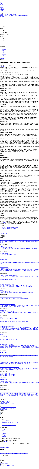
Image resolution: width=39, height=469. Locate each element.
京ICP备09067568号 (7, 441)
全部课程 (2, 15)
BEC (6, 373)
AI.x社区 (17, 422)
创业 (3, 267)
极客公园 (5, 453)
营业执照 (2, 447)
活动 (3, 55)
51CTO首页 (2, 1)
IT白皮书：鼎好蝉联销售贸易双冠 (8, 275)
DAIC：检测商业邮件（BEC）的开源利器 (9, 367)
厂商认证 (16, 15)
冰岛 (4, 352)
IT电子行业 (7, 379)
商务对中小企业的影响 (6, 381)
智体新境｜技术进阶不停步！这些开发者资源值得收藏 (26, 392)
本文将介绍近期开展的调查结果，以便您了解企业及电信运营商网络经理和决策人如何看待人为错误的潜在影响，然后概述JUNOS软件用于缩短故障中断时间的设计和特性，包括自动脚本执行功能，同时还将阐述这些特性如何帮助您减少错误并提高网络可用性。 (19, 270)
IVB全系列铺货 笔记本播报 (7, 326)
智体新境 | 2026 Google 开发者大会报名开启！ (8, 392)
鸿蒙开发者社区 (3, 9)
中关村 (1, 233)
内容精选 (4, 49)
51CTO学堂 (4, 425)
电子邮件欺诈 (2, 373)
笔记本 (1, 334)
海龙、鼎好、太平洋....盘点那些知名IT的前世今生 (11, 297)
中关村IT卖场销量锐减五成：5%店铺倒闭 (9, 228)
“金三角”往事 (4, 336)
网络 (7, 253)
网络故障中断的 (4, 268)
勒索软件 (8, 373)
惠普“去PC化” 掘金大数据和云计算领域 (7, 311)
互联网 (1, 246)
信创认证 (9, 15)
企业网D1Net (17, 453)
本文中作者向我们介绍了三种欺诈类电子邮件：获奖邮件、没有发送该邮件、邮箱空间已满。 (17, 292)
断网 (1, 259)
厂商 (7, 310)
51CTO (3, 420)
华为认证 (12, 15)
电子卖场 (4, 233)
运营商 (1, 253)
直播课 (11, 14)
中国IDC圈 (13, 453)
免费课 (1, 7)
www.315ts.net (3, 222)
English (3, 434)
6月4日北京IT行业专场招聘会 (7, 374)
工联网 (2, 453)
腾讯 (6, 259)
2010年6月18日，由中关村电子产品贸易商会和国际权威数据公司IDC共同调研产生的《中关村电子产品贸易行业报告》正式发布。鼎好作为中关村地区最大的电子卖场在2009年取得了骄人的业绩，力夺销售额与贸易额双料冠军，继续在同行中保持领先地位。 (19, 278)
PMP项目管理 (22, 15)
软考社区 (2, 5)
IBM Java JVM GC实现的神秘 (7, 284)
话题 (3, 51)
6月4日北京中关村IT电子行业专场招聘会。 (8, 375)
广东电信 (3, 259)
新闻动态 (4, 430)
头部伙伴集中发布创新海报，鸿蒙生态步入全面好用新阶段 (26, 393)
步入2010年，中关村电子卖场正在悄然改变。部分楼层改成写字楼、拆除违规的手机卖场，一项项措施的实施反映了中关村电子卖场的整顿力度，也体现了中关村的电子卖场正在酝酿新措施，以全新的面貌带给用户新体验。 (19, 241)
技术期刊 (4, 54)
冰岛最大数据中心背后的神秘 (7, 344)
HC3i (8, 420)
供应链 (5, 310)
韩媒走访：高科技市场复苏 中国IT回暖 (8, 318)
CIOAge (6, 420)
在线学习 (2, 16)
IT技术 (19, 15)
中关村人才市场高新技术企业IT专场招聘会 (10, 227)
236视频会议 (9, 453)
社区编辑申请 (2, 58)
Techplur (10, 420)
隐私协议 (4, 436)
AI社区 (3, 52)
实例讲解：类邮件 (5, 291)
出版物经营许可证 (7, 447)
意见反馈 (4, 433)
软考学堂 (14, 14)
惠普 (1, 317)
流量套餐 (4, 253)
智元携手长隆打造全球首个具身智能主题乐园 (29, 394)
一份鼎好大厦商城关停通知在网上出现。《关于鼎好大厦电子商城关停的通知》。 (14, 298)
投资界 (21, 453)
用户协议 (4, 435)
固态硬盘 (2, 310)
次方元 (23, 453)
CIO (4, 387)
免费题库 (26, 15)
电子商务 (2, 387)
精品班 (1, 4)
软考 (7, 15)
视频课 (1, 14)
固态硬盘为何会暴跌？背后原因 (7, 304)
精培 (7, 425)
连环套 (7, 233)
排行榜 (6, 14)
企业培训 (2, 8)
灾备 (6, 352)
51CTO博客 (4, 422)
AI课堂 (1, 10)
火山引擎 (26, 453)
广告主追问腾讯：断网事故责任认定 (8, 254)
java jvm (1, 290)
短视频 (9, 14)
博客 (1, 2)
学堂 (1, 3)
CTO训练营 (13, 425)
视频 (3, 50)
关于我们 (4, 429)
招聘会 (1, 379)
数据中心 (2, 352)
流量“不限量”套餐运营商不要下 (7, 247)
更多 (5, 399)
